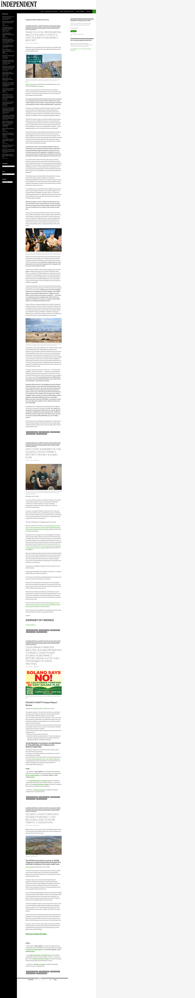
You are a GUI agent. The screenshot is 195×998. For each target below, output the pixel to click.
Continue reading (31, 624)
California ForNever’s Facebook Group (40, 780)
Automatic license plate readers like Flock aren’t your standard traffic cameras (8, 62)
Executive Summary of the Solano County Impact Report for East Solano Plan (43, 453)
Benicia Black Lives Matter (51, 11)
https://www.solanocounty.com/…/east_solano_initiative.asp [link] (44, 759)
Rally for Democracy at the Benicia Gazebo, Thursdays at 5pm (8, 156)
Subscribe (73, 31)
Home (42, 11)
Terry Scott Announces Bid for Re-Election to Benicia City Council (8, 90)
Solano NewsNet (30, 867)
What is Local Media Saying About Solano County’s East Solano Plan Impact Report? (44, 36)
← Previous (30, 979)
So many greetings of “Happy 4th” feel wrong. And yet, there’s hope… (8, 103)
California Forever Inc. (32, 25)
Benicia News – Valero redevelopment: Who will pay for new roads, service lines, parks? (8, 68)
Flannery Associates (43, 25)
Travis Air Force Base (31, 29)
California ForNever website (41, 784)
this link (41, 764)
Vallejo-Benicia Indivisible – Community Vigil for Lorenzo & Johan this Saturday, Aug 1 (8, 41)
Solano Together (54, 28)
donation (32, 777)
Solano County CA (38, 27)
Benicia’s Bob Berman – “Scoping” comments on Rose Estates (8, 35)
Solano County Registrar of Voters (40, 28)
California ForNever (37, 708)
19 (50, 979)
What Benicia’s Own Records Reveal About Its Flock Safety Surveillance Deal (8, 84)
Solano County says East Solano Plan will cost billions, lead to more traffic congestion (42, 818)
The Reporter (40, 86)
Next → (56, 979)
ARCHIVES (88, 11)
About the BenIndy (80, 11)
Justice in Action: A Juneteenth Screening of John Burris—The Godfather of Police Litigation (8, 117)
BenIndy (37, 43)
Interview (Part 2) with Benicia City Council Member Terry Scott (8, 23)
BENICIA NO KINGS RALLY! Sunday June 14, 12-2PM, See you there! (8, 135)
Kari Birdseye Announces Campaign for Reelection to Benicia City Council (7, 29)
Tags (3, 171)
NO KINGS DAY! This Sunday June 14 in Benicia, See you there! (8, 140)
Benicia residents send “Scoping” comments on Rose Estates (8, 51)
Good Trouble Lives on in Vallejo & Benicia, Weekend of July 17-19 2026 (8, 74)
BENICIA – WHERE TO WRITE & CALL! (67, 11)
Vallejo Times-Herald (31, 84)
